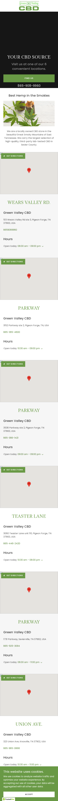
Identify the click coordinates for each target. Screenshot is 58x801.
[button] (42, 246)
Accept (29, 794)
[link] (29, 6)
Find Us (29, 78)
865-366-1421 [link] (10, 437)
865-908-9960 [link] (29, 86)
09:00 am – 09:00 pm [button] (29, 454)
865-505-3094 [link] (11, 646)
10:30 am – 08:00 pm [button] (29, 559)
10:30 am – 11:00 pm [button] (28, 764)
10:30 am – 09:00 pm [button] (29, 348)
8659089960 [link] (10, 229)
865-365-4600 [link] (11, 332)
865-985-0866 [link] (11, 748)
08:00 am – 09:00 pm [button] (29, 246)
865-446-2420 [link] (11, 543)
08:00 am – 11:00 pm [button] (28, 662)
